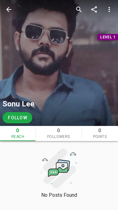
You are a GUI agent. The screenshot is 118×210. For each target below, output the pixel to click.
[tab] (18, 133)
